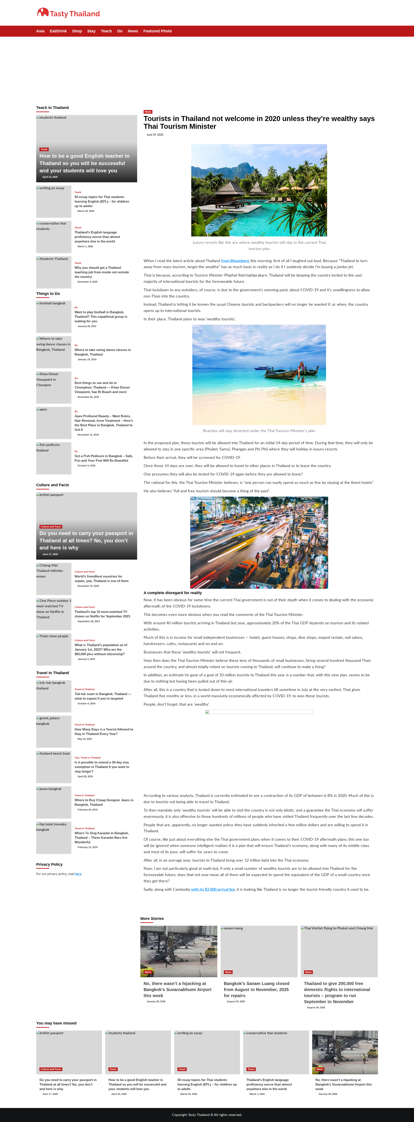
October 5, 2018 (86, 465)
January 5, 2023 (86, 659)
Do (119, 31)
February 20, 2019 (87, 809)
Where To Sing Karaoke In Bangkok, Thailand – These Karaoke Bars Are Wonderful (102, 837)
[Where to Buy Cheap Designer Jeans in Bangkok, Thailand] (54, 802)
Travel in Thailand (85, 689)
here (78, 874)
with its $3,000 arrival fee (213, 890)
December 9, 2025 (87, 281)
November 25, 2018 (88, 397)
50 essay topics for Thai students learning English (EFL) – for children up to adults (102, 201)
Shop (77, 31)
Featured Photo (157, 31)
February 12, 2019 (87, 847)
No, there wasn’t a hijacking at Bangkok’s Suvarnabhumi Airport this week (178, 989)
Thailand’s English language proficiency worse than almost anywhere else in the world (97, 236)
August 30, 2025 (236, 1001)
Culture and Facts (51, 526)
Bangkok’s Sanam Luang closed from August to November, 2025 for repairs (256, 989)
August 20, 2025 (316, 1007)
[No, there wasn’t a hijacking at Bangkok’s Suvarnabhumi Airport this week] (178, 951)
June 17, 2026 (50, 554)
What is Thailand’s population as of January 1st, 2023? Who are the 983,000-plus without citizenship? (101, 649)
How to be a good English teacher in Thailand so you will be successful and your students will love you (84, 163)
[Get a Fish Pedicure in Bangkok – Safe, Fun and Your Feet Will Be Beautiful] (54, 458)
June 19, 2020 (155, 135)
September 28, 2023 (89, 621)
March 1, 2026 (85, 246)
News (133, 31)
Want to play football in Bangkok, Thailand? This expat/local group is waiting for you (101, 316)
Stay (91, 31)
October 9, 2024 (86, 703)
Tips (77, 758)
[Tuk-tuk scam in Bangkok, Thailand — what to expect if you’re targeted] (54, 696)
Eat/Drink (58, 31)
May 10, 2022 (85, 739)
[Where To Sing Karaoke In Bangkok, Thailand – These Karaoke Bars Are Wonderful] (54, 838)
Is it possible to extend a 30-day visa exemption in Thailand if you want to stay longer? (102, 766)
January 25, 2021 (87, 326)
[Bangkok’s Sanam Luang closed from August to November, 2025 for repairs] (259, 951)
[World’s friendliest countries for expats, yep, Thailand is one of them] (54, 579)
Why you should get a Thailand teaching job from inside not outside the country (102, 272)
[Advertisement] (207, 69)
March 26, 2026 (86, 211)
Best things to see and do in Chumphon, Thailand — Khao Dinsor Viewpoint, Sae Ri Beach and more (102, 387)
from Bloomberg (235, 261)
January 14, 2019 (87, 359)
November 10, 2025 (88, 586)
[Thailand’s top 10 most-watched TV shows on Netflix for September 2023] (54, 614)
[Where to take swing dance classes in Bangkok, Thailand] (54, 352)
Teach (106, 31)
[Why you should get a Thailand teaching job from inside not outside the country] (54, 272)
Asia (40, 31)
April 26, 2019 (85, 776)
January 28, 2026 (156, 1001)
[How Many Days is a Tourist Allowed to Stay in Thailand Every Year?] (54, 732)
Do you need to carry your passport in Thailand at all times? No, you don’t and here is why (86, 540)
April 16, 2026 (50, 177)
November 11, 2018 (88, 434)
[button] (375, 31)
